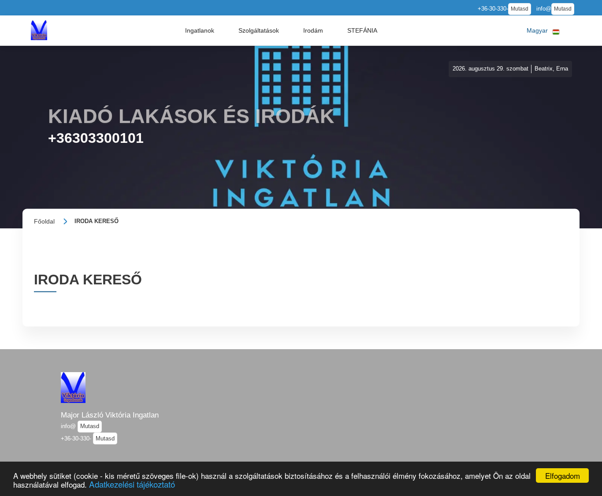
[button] (200, 30)
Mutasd (519, 8)
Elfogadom (562, 475)
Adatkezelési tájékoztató (132, 484)
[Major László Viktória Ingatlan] (39, 30)
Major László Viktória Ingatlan (110, 414)
